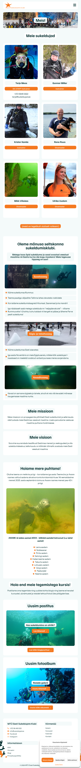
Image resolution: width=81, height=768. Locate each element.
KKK (9, 747)
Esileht (48, 728)
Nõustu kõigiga (47, 760)
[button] (8, 511)
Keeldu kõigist (60, 760)
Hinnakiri (11, 750)
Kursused (49, 731)
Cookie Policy (59, 764)
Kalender (49, 734)
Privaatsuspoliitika (14, 756)
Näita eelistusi (72, 760)
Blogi (9, 753)
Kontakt (48, 736)
